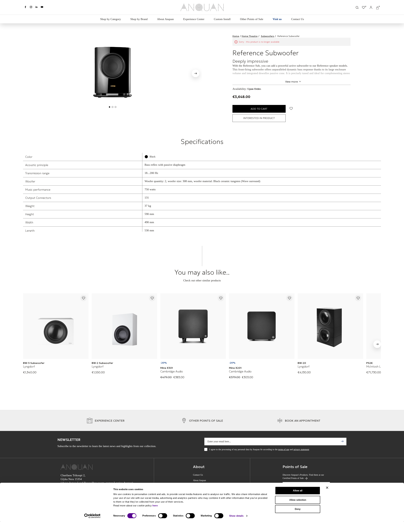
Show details (236, 515)
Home (235, 36)
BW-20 (302, 363)
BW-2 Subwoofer (102, 363)
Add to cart (259, 108)
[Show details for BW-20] (330, 326)
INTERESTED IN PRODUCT (259, 118)
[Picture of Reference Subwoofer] (112, 72)
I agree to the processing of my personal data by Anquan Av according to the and (259, 449)
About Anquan (165, 19)
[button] (29, 73)
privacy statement (301, 449)
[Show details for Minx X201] (261, 326)
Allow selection (297, 499)
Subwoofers (267, 36)
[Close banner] (327, 487)
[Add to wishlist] (83, 298)
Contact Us (297, 19)
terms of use (283, 449)
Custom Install (222, 19)
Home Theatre (250, 36)
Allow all (297, 490)
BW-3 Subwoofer (34, 363)
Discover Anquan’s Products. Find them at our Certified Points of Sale (303, 476)
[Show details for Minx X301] (193, 326)
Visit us (277, 19)
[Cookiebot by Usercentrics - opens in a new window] (92, 515)
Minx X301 (166, 367)
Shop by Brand (139, 19)
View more (291, 81)
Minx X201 (235, 367)
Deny (297, 509)
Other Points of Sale (251, 19)
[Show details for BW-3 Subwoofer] (56, 326)
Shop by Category (110, 19)
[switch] (162, 515)
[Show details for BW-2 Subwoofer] (124, 326)
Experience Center (193, 19)
